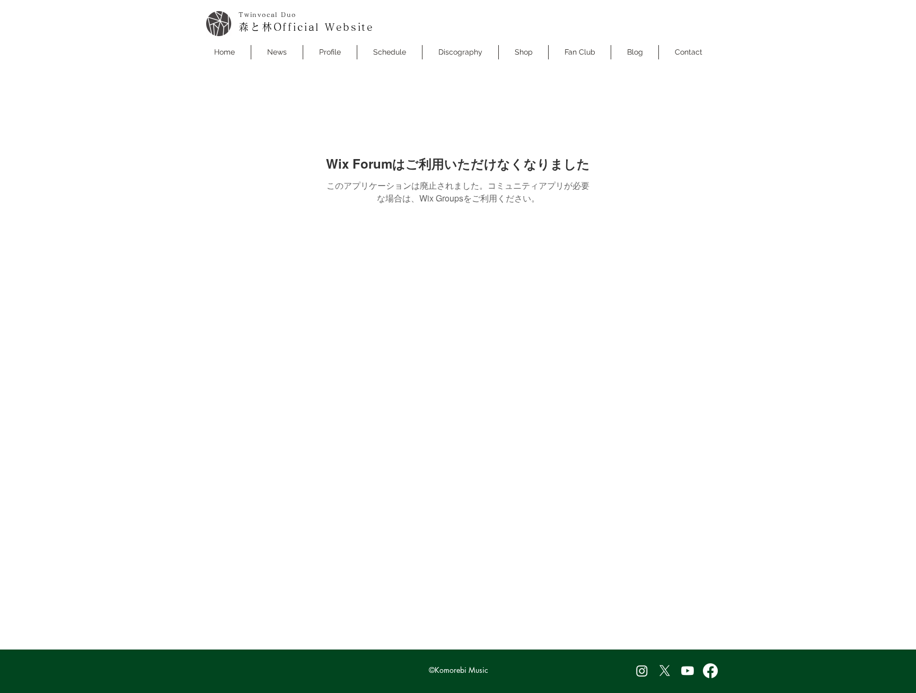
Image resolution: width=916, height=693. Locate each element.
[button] (389, 52)
